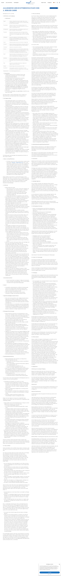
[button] (59, 564)
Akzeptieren (49, 572)
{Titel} (48, 574)
